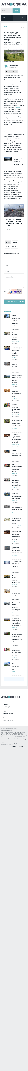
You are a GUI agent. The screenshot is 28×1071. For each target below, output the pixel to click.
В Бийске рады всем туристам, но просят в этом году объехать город (14, 222)
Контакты (20, 746)
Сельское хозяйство (16, 525)
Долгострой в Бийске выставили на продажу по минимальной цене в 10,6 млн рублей (16, 622)
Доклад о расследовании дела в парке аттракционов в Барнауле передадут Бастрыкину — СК (17, 408)
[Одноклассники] (9, 71)
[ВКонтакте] (6, 71)
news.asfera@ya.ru (8, 713)
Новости (8, 312)
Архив (14, 678)
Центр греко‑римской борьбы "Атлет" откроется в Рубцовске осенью (17, 666)
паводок (14, 246)
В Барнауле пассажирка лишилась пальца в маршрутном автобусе (17, 336)
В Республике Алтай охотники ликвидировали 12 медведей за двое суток (17, 423)
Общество (14, 327)
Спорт (13, 671)
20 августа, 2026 (16, 586)
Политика (14, 357)
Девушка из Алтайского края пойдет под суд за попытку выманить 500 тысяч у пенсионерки (16, 438)
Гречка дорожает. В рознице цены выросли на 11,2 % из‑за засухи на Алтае (17, 393)
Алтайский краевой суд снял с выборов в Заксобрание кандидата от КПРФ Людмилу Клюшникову (17, 351)
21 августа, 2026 (16, 329)
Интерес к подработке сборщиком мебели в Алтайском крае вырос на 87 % (17, 454)
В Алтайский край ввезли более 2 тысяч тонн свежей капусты (17, 521)
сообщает (17, 107)
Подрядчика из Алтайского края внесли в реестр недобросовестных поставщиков (17, 550)
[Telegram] (13, 71)
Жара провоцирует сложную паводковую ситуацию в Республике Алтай (18, 161)
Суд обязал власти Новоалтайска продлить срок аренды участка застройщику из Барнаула (16, 535)
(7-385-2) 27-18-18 (8, 720)
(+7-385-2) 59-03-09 (8, 707)
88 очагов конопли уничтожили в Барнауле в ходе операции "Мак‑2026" (17, 593)
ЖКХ (5, 27)
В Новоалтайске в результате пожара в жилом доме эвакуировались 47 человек (17, 468)
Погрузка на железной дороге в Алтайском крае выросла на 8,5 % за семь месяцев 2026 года (17, 637)
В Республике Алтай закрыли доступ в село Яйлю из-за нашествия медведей (17, 379)
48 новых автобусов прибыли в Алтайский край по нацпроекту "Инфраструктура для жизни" (17, 607)
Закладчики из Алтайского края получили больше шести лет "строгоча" (16, 652)
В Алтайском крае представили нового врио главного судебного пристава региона (17, 482)
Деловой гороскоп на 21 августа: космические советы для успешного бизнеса (17, 565)
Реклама (13, 746)
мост (7, 246)
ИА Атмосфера (14, 4)
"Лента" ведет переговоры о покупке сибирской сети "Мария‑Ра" (16, 496)
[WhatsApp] (16, 71)
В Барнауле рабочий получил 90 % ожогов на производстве (17, 365)
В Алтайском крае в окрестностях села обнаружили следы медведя (17, 508)
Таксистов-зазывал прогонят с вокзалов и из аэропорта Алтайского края (17, 579)
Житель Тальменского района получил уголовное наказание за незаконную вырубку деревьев (17, 320)
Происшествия (17, 167)
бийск (15, 242)
